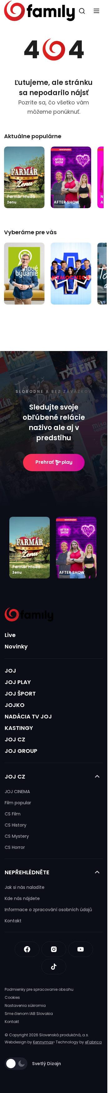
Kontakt (13, 921)
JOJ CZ (15, 739)
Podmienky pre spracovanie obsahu (39, 989)
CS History (15, 825)
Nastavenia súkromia (25, 1005)
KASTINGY (19, 728)
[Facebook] (27, 949)
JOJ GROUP (21, 751)
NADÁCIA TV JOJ (28, 716)
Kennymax (43, 1042)
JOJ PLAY (18, 682)
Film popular (18, 803)
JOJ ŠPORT (20, 693)
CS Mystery (17, 836)
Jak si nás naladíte (24, 887)
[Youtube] (80, 949)
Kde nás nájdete (22, 898)
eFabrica (93, 1042)
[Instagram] (53, 949)
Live (10, 635)
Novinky (16, 646)
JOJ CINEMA (17, 791)
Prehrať (44, 462)
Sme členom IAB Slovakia (29, 1013)
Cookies (12, 997)
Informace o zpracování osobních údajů (48, 909)
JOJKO (15, 705)
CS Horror (15, 847)
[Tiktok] (53, 966)
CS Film (13, 814)
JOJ (10, 670)
